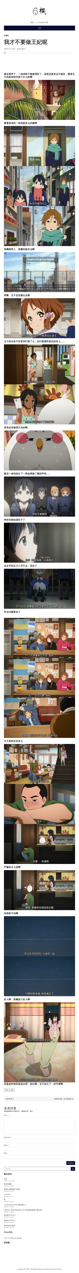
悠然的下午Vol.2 (10, 1215)
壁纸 (22, 1252)
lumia (12, 1248)
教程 (43, 1252)
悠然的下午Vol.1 (9, 1220)
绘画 (65, 1256)
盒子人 (41, 1256)
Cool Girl (7, 1194)
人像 (55, 1248)
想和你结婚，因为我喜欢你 (63, 1099)
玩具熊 (34, 1256)
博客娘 (67, 1248)
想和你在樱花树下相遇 (12, 1189)
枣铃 (72, 1252)
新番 (12, 1090)
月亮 (54, 1252)
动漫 (61, 1248)
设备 (19, 1260)
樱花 (6, 1256)
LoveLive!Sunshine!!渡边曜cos (15, 1205)
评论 (6, 1115)
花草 (6, 1260)
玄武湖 (27, 1256)
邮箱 (6, 1145)
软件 (25, 1260)
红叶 (60, 1256)
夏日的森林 (8, 1184)
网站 (5, 1153)
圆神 (17, 1252)
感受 (33, 1252)
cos (6, 1248)
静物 (41, 1260)
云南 (50, 1248)
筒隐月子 (48, 1256)
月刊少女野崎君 (63, 1252)
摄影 (38, 1252)
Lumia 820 (19, 1248)
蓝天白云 (13, 1260)
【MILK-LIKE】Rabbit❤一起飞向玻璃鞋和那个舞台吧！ (23, 1210)
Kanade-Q (22, 49)
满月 (11, 1256)
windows (38, 1248)
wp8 (45, 1248)
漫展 (17, 1256)
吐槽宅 (6, 35)
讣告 (5, 1179)
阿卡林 (31, 1260)
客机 (27, 1252)
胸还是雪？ (10, 1099)
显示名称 (8, 1137)
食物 (57, 1260)
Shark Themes (57, 1269)
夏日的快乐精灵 (9, 1226)
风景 (46, 1260)
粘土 (54, 1256)
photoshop (29, 1248)
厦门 (6, 1252)
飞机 (52, 1260)
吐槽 (6, 1090)
